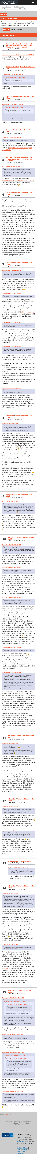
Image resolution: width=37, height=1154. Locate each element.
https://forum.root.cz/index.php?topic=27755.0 (18, 181)
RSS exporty (21, 1153)
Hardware (11, 861)
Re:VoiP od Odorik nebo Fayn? (19, 193)
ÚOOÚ (5, 968)
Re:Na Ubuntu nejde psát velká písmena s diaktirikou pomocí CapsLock (19, 159)
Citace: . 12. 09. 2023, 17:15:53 (10, 423)
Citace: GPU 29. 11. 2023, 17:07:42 (11, 167)
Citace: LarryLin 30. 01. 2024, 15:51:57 (14, 77)
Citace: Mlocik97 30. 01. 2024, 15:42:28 (12, 104)
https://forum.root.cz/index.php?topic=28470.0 (18, 55)
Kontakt (19, 1148)
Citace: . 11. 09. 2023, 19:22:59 (10, 806)
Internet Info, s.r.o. (22, 1141)
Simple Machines (26, 1121)
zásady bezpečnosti (28, 312)
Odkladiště (10, 192)
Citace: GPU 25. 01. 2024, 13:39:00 (13, 107)
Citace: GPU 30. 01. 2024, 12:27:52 (11, 137)
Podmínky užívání (22, 1150)
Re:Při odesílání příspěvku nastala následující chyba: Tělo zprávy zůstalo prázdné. (19, 45)
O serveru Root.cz (12, 44)
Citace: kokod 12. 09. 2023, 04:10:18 (11, 647)
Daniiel (16, 1123)
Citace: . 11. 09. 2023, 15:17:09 (10, 893)
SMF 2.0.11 (9, 1121)
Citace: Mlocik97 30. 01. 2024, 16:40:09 (12, 74)
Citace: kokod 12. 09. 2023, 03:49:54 (11, 545)
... (9, 39)
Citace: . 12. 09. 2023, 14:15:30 (10, 502)
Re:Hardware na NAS (23, 861)
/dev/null (11, 990)
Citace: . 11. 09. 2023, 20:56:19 (10, 743)
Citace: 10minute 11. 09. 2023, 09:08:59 (16, 1004)
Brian (27, 1123)
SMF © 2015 (16, 1121)
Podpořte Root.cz (22, 1151)
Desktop (9, 158)
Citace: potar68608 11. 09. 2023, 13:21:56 (13, 998)
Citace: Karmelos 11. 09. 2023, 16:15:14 (18, 867)
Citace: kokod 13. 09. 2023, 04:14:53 (11, 270)
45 (10, 39)
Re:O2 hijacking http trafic (19, 991)
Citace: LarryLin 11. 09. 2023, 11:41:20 (14, 1001)
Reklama (25, 1148)
